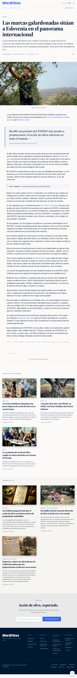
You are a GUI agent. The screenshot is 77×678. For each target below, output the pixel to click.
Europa (5, 508)
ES (70, 3)
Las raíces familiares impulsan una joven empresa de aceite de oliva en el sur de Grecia (18, 406)
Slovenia (66, 342)
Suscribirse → (70, 8)
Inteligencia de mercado (69, 639)
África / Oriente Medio (49, 508)
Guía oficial (68, 647)
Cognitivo (30, 647)
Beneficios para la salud (57, 645)
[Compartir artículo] (73, 54)
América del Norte (9, 559)
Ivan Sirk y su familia (49, 205)
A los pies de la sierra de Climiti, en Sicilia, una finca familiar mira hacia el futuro (57, 406)
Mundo (4, 16)
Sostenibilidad (44, 648)
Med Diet (30, 641)
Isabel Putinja (8, 54)
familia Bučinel (39, 258)
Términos (61, 667)
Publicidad (72, 664)
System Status (70, 667)
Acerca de (54, 664)
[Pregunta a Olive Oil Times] (72, 673)
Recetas (55, 653)
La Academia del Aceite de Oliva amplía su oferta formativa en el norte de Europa (19, 455)
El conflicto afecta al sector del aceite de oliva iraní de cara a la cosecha (57, 512)
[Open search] (62, 3)
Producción (43, 641)
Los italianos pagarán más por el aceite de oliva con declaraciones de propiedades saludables (18, 513)
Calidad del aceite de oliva (51, 342)
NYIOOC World (19, 342)
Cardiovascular (32, 644)
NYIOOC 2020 (23, 120)
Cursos (67, 650)
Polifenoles (31, 638)
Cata (4, 449)
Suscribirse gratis (52, 619)
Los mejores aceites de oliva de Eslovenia (35, 186)
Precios (42, 638)
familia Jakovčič (27, 318)
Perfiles (5, 401)
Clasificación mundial (69, 643)
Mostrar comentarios (40, 359)
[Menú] (73, 3)
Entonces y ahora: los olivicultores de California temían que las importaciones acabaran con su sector (19, 564)
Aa (37, 54)
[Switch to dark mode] (65, 3)
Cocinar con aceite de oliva (57, 649)
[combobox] (34, 8)
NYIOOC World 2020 (33, 342)
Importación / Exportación (44, 644)
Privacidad (53, 667)
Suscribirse (63, 664)
